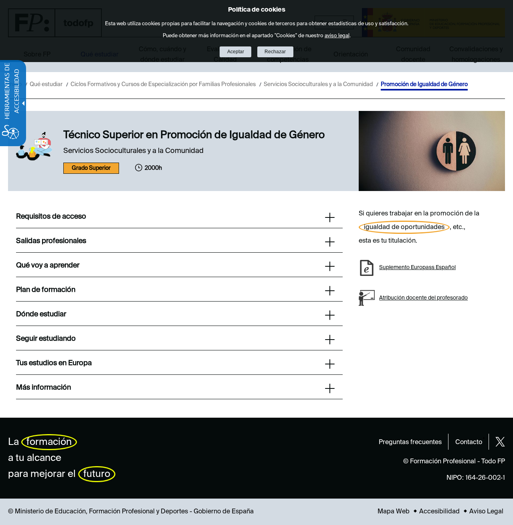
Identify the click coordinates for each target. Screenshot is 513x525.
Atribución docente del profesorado (423, 298)
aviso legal (337, 35)
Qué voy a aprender (47, 265)
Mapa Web (394, 512)
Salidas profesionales (51, 241)
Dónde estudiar (41, 314)
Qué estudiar (46, 84)
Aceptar (235, 51)
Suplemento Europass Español (417, 267)
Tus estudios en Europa (54, 363)
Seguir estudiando (46, 338)
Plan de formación (45, 290)
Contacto (468, 442)
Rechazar (275, 51)
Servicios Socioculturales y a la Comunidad (318, 84)
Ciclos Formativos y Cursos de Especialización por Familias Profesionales (163, 84)
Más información (43, 387)
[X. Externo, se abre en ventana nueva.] (500, 442)
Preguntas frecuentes (410, 442)
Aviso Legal (486, 512)
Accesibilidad (439, 512)
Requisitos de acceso (51, 216)
